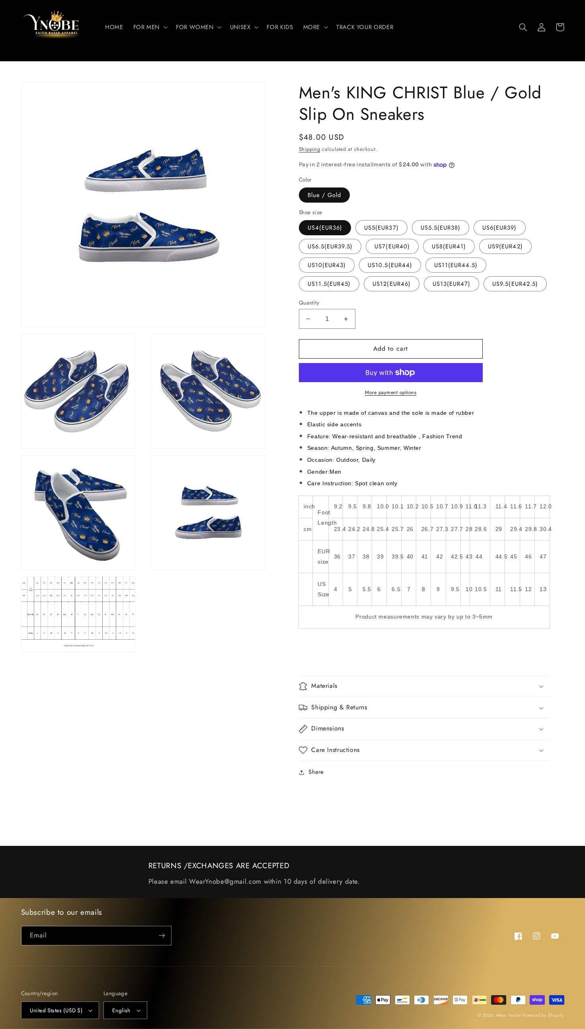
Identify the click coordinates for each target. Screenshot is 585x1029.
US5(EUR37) (381, 227)
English (121, 1010)
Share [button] (316, 772)
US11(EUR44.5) (456, 265)
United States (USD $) (56, 1010)
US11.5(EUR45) (329, 283)
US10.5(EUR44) (390, 265)
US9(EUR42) (505, 246)
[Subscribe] (161, 935)
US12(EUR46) (391, 283)
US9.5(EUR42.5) (515, 283)
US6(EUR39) (499, 227)
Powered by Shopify (543, 1015)
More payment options (391, 392)
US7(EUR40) (392, 246)
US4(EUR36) (325, 227)
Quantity (309, 303)
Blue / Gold (324, 195)
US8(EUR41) (449, 246)
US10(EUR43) (327, 265)
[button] (149, 27)
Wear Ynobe (508, 1015)
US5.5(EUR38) (441, 227)
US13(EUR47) (452, 283)
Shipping (309, 149)
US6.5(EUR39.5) (330, 246)
